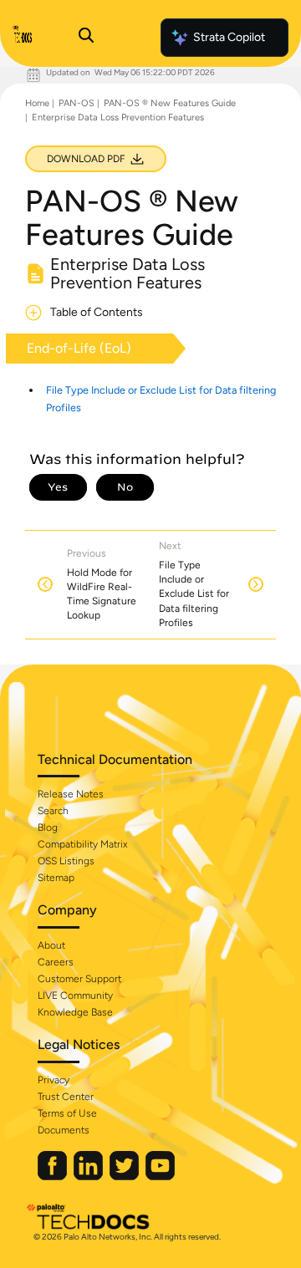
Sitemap (56, 878)
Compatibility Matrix (82, 844)
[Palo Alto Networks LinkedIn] (89, 1176)
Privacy (53, 1080)
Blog (48, 827)
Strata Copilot (229, 37)
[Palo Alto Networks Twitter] (125, 1176)
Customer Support (79, 979)
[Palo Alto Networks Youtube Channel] (160, 1176)
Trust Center (66, 1096)
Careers (56, 962)
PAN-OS (76, 103)
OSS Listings (66, 861)
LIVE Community (75, 995)
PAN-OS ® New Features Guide (170, 103)
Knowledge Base (75, 1012)
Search (53, 811)
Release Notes (71, 794)
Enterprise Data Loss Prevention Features (118, 117)
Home (37, 103)
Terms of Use (67, 1113)
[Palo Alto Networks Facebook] (53, 1176)
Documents (63, 1130)
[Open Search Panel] (86, 38)
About (51, 945)
